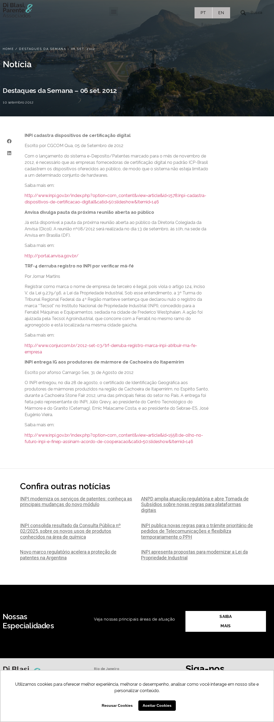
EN (221, 12)
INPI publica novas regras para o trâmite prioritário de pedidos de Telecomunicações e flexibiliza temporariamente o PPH (197, 531)
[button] (113, 11)
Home (8, 49)
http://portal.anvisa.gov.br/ (52, 255)
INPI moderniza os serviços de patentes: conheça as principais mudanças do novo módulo (76, 501)
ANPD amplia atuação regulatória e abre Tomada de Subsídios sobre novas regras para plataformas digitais (195, 504)
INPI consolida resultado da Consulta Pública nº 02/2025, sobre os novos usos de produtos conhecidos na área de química (70, 531)
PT (203, 12)
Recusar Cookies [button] (117, 705)
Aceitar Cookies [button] (157, 705)
